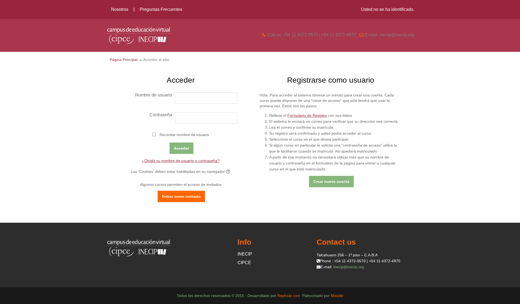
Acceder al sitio (156, 59)
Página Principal (123, 59)
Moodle (337, 295)
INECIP (245, 254)
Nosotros (119, 9)
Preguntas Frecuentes (161, 9)
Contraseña (161, 114)
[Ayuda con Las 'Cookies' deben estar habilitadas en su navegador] (227, 171)
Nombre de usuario (153, 95)
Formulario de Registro (307, 115)
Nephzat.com (288, 295)
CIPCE (244, 262)
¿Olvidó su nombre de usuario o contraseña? (181, 161)
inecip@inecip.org (348, 267)
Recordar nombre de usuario (184, 134)
